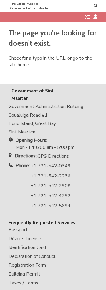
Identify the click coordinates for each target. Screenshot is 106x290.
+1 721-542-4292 (51, 196)
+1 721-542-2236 (51, 176)
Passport (18, 230)
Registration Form (27, 265)
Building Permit (24, 274)
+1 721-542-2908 (51, 186)
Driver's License (25, 238)
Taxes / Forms (23, 283)
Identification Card (27, 247)
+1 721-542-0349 (51, 166)
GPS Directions (53, 156)
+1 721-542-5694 (51, 206)
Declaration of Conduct (32, 256)
